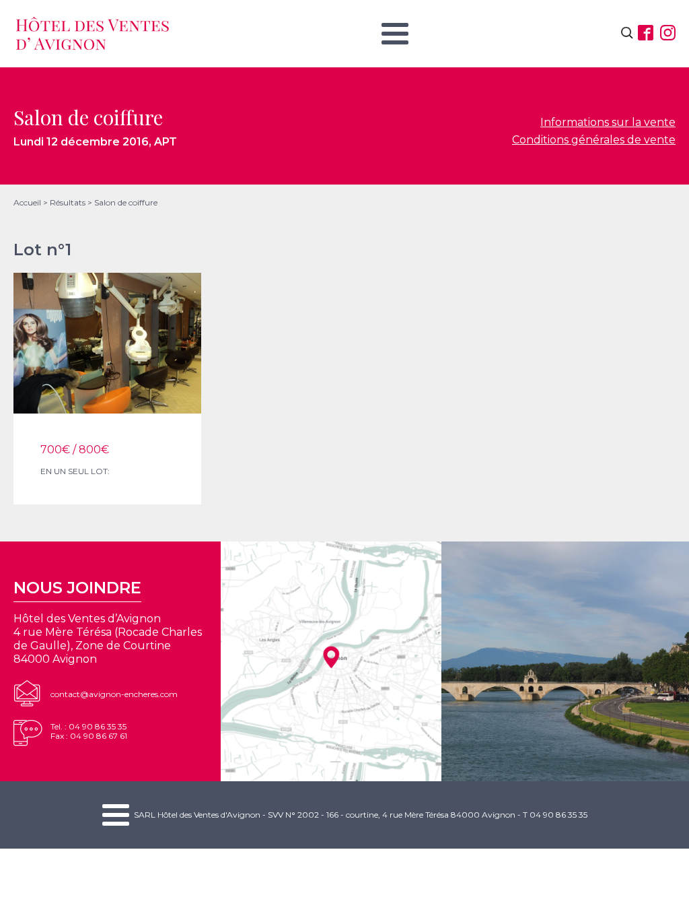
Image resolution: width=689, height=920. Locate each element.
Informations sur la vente (608, 122)
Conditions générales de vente (594, 139)
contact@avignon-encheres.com (114, 694)
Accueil (27, 202)
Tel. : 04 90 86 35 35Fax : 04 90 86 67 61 (88, 731)
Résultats (67, 202)
